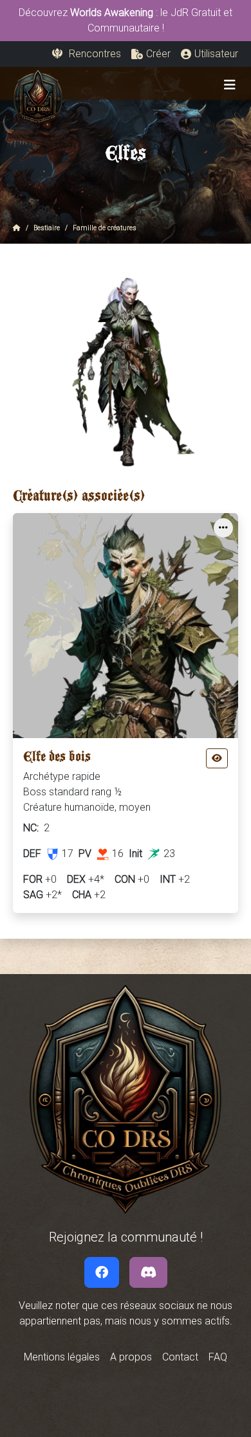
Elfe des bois (57, 760)
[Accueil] (17, 228)
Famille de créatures (104, 228)
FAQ (218, 1357)
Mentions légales (62, 1357)
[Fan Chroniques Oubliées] (148, 1272)
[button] (151, 54)
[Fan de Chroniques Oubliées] (101, 1272)
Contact (180, 1357)
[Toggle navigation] (229, 85)
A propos (131, 1357)
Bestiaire (46, 228)
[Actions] (223, 528)
